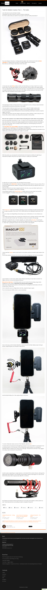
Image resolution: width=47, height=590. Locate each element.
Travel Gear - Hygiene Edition (7, 562)
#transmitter (24, 521)
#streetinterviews (16, 521)
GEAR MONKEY (23, 3)
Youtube (3, 576)
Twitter (3, 572)
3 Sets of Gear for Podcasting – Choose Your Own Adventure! (22, 516)
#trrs (27, 521)
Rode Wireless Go (18, 191)
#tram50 (20, 521)
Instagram (4, 579)
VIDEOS (28, 3)
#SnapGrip (11, 521)
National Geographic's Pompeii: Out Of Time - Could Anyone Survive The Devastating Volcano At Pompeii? (22, 563)
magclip (11, 252)
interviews (34, 521)
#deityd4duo (30, 520)
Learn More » (4, 540)
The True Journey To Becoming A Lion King (10, 558)
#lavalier (39, 520)
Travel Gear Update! (6, 560)
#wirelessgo (31, 521)
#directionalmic (35, 520)
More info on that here (7, 282)
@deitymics (12, 520)
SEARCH (40, 3)
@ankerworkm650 (7, 520)
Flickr (3, 577)
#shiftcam (7, 521)
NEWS (17, 3)
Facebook (4, 574)
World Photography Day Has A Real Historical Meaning (12, 556)
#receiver (3, 521)
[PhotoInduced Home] (5, 3)
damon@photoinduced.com (7, 548)
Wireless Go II (7, 209)
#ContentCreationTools (18, 520)
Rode (37, 521)
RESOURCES (34, 3)
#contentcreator (25, 520)
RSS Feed (4, 581)
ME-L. (31, 444)
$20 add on (34, 220)
